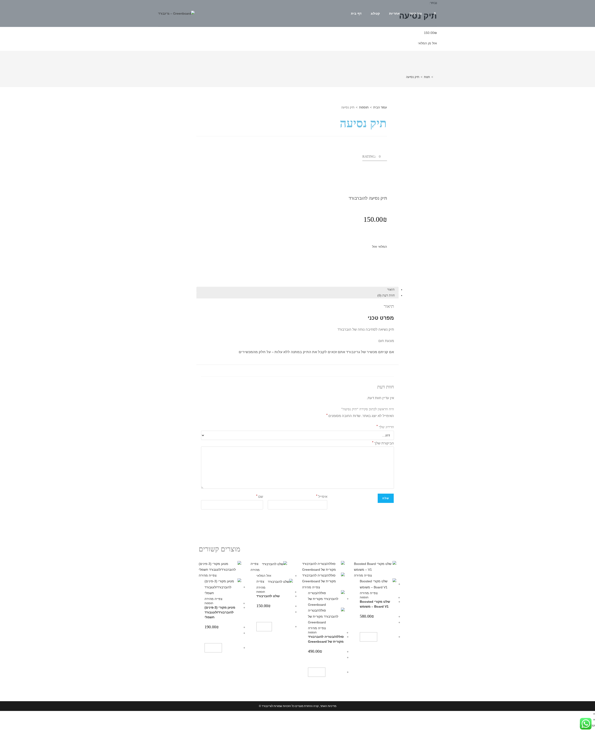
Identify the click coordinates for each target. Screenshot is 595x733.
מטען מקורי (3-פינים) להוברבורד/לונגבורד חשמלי (220, 612)
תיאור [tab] (391, 289)
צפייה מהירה (363, 575)
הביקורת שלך (383, 442)
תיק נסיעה (412, 77)
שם (259, 496)
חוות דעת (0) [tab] (386, 295)
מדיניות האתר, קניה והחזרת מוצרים (315, 706)
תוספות (364, 107)
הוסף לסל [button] (368, 637)
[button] (374, 158)
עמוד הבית (380, 107)
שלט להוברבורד (268, 596)
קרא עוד (264, 626)
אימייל (321, 496)
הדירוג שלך (385, 426)
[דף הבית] (436, 77)
